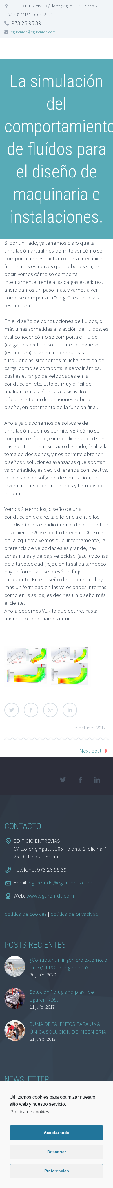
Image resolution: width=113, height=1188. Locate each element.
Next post (90, 750)
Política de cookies (29, 1111)
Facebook (31, 710)
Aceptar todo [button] (57, 1132)
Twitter (11, 710)
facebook (80, 780)
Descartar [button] (56, 1151)
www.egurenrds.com (50, 895)
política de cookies (25, 913)
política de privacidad (74, 913)
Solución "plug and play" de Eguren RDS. (62, 995)
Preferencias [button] (56, 1171)
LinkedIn (70, 710)
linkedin (97, 780)
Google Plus (50, 710)
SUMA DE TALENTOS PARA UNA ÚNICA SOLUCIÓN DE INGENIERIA (68, 1027)
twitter (63, 780)
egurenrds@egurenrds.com (33, 31)
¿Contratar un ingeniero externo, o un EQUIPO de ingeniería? (68, 963)
